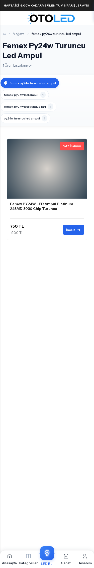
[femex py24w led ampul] (47, 189)
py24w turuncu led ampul (24, 118)
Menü (5, 18)
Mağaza (19, 34)
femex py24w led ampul (24, 95)
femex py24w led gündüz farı (27, 106)
